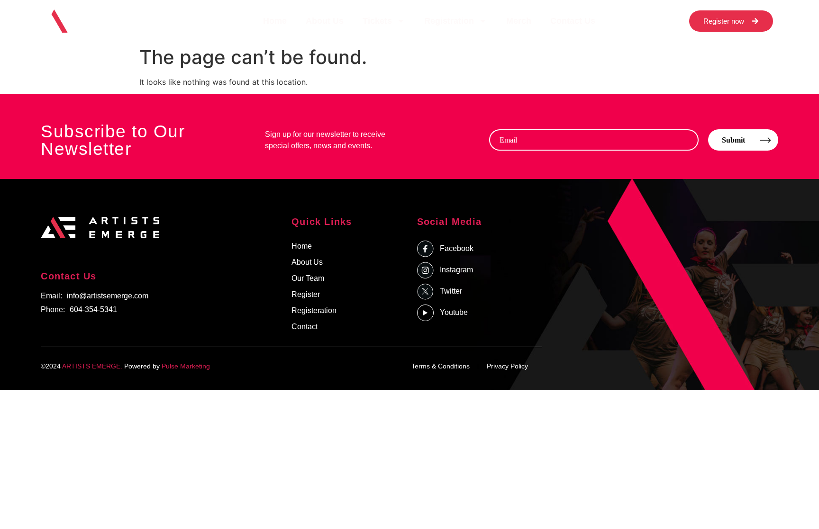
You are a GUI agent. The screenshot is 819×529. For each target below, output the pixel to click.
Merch (518, 21)
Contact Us (572, 21)
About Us (325, 21)
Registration (449, 21)
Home (275, 21)
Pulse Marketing (186, 366)
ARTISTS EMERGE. (92, 366)
